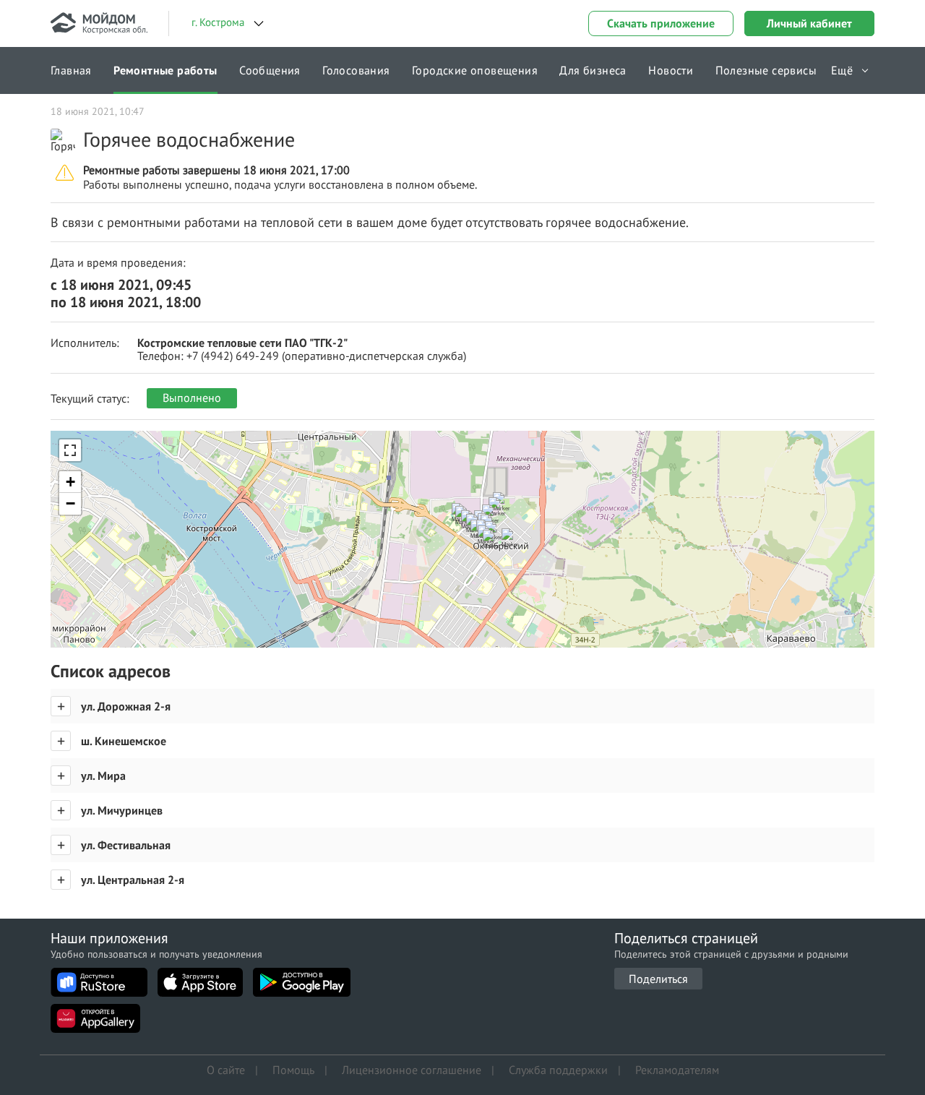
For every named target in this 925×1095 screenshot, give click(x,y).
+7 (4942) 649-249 (232, 355)
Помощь (293, 1069)
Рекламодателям (677, 1069)
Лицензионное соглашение (411, 1069)
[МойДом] (99, 23)
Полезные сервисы (766, 70)
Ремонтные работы (165, 70)
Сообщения (270, 70)
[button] (514, 545)
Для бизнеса (592, 70)
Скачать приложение (661, 23)
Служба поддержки (558, 1069)
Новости (670, 70)
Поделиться (658, 978)
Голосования (356, 70)
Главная (71, 70)
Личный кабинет (809, 23)
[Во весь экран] (70, 450)
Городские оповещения (475, 70)
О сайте (226, 1069)
